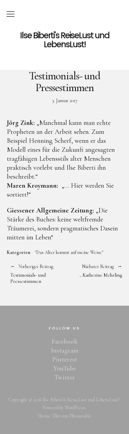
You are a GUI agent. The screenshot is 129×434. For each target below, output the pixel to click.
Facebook (64, 341)
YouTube (64, 368)
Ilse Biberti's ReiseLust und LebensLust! (64, 40)
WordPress (75, 408)
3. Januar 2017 (64, 100)
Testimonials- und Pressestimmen (31, 274)
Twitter (64, 377)
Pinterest (64, 359)
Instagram (64, 350)
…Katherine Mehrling (93, 271)
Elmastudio (79, 416)
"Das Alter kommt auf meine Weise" (69, 252)
